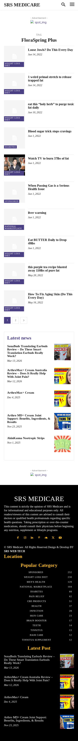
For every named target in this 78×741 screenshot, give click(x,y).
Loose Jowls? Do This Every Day (50, 49)
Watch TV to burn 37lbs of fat (48, 158)
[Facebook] (17, 537)
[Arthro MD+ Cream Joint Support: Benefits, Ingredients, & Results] (62, 421)
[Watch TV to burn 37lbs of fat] (14, 165)
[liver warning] (14, 219)
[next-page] (23, 320)
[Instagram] (24, 537)
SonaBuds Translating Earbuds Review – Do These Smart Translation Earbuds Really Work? (27, 351)
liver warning (37, 212)
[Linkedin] (31, 537)
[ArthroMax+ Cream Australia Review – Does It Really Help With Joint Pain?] (62, 376)
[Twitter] (53, 537)
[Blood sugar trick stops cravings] (14, 137)
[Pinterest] (38, 537)
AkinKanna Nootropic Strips (26, 438)
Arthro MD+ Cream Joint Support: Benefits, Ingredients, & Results (28, 419)
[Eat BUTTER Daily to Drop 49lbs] (14, 246)
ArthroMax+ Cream (20, 392)
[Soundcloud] (46, 537)
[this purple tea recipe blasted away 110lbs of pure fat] (14, 273)
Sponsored (11, 201)
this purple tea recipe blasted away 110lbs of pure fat (47, 268)
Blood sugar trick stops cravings (49, 131)
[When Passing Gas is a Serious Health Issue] (14, 192)
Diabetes (10, 147)
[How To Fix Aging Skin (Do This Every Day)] (14, 300)
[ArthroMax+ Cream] (62, 398)
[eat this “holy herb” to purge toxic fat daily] (14, 110)
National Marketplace (13, 227)
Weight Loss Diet (12, 64)
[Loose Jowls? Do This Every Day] (14, 56)
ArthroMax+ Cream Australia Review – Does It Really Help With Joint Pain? (27, 373)
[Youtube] (60, 537)
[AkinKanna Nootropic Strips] (62, 444)
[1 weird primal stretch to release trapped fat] (14, 83)
